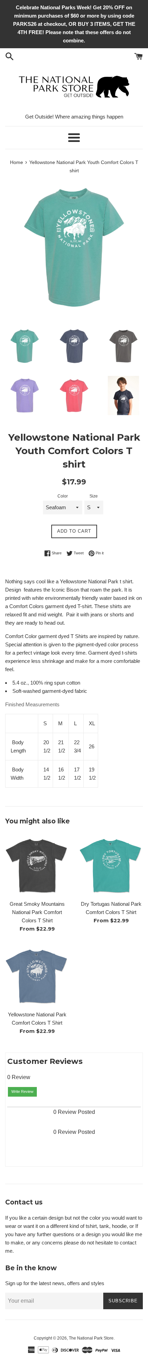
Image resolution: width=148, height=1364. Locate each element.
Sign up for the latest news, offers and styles (54, 1283)
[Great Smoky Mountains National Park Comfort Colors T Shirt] (37, 864)
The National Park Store (91, 1338)
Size (93, 496)
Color (62, 496)
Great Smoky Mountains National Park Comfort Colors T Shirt (37, 912)
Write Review (22, 1091)
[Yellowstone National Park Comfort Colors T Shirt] (37, 975)
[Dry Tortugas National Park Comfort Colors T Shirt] (111, 864)
